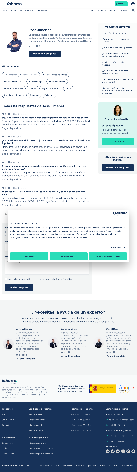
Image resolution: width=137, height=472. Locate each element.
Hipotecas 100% (36, 430)
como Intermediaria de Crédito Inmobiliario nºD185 (71, 389)
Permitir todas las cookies (107, 256)
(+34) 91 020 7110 (117, 425)
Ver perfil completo (25, 358)
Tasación (34, 95)
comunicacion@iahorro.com (120, 436)
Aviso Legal (24, 465)
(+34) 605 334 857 (117, 441)
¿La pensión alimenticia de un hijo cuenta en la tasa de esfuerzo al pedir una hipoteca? (46, 142)
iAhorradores (16, 10)
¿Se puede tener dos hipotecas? (117, 48)
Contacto (6, 425)
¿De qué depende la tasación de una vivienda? (117, 80)
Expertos (29, 10)
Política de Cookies (57, 237)
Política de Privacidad (42, 465)
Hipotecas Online (36, 425)
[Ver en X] (123, 451)
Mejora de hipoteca (51, 88)
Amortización (10, 74)
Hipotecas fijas (36, 81)
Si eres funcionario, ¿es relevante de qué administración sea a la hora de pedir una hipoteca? (44, 167)
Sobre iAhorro (8, 420)
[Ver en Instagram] (128, 451)
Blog (4, 414)
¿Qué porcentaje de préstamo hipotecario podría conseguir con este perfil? (45, 117)
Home (4, 10)
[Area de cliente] (133, 4)
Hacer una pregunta (44, 53)
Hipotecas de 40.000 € (80, 414)
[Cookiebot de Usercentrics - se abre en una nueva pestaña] (115, 214)
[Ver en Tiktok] (133, 451)
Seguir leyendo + (11, 128)
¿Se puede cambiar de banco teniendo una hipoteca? (116, 54)
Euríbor (5, 448)
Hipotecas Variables (37, 420)
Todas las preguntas (107, 10)
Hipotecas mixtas (57, 81)
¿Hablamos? (121, 4)
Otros (68, 88)
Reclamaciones (128, 465)
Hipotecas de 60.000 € (80, 420)
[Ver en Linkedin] (108, 451)
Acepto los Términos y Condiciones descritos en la (40, 279)
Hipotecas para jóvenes (39, 443)
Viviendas (49, 95)
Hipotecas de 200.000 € (81, 430)
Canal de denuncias (109, 465)
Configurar (116, 248)
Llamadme (118, 141)
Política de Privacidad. (62, 279)
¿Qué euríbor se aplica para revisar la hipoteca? (115, 72)
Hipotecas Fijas (35, 414)
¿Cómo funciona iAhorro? (114, 33)
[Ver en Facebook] (113, 451)
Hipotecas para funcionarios (41, 448)
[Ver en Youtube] (118, 451)
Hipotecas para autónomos (41, 453)
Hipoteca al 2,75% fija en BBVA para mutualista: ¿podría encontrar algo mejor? (44, 193)
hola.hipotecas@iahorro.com (120, 420)
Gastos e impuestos (13, 81)
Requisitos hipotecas (14, 95)
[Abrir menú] (4, 4)
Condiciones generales (86, 465)
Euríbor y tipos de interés (55, 74)
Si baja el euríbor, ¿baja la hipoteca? (114, 63)
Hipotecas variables (13, 88)
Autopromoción (30, 74)
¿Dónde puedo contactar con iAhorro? (116, 40)
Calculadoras (7, 443)
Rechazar (29, 256)
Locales (32, 88)
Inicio (91, 10)
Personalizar (67, 256)
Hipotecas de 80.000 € (80, 425)
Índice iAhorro (8, 453)
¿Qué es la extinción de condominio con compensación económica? (117, 90)
